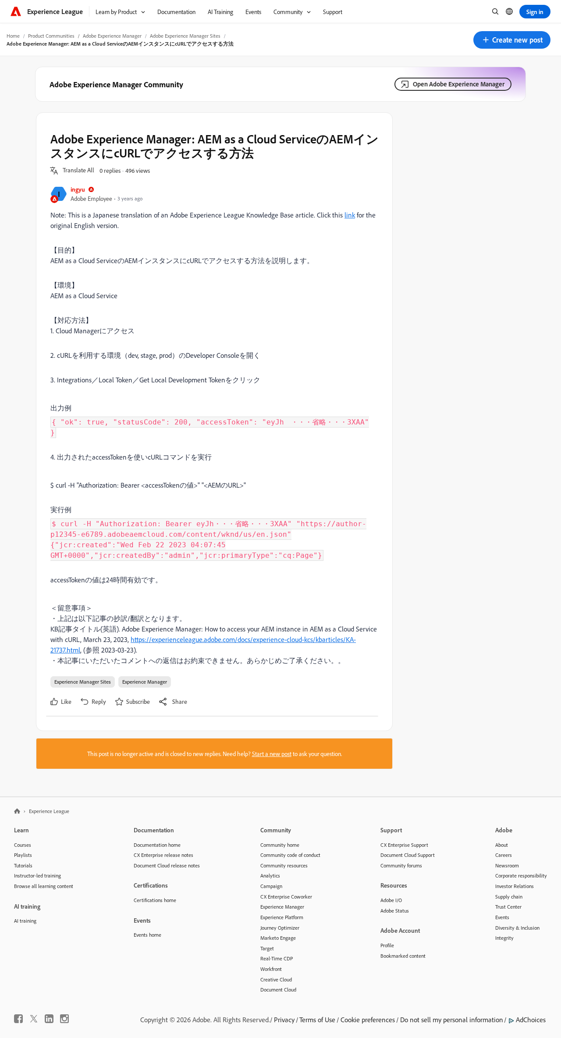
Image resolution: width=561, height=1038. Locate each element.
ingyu (78, 189)
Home (13, 35)
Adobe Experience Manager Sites (185, 35)
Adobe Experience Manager (112, 35)
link (349, 214)
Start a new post (271, 753)
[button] (511, 40)
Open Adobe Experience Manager (458, 84)
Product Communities (51, 35)
